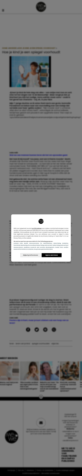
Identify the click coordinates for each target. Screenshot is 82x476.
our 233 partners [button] (37, 228)
